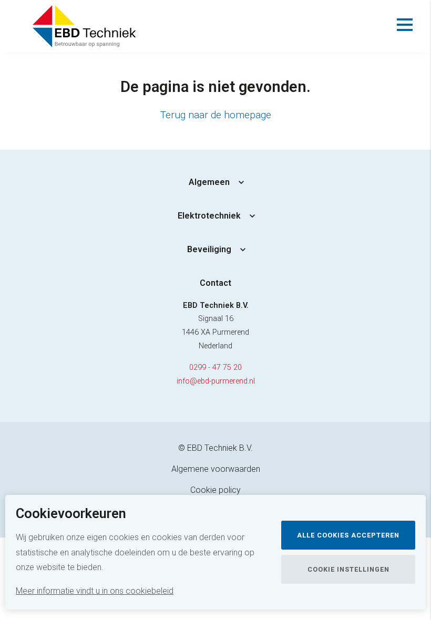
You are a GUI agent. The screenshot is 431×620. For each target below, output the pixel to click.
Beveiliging (209, 249)
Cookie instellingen (348, 569)
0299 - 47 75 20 (215, 367)
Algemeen (209, 182)
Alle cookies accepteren (348, 535)
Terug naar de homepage (215, 115)
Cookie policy (215, 490)
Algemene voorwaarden (215, 469)
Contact (215, 283)
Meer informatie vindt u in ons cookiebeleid (94, 591)
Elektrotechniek (209, 216)
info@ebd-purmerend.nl (216, 381)
